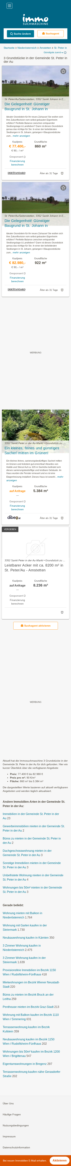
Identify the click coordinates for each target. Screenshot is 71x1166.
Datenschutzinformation (16, 1147)
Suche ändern (22, 33)
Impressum (9, 1136)
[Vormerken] (63, 71)
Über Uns (8, 1103)
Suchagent (52, 33)
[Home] (35, 20)
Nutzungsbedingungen (16, 1125)
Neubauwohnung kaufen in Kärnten (26, 937)
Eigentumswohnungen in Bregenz (25, 1063)
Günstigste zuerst (52, 52)
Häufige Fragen (12, 1114)
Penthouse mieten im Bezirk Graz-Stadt (28, 1006)
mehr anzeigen (21, 135)
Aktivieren (60, 1160)
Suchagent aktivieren (37, 625)
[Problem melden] (62, 173)
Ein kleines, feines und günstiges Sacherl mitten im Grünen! (32, 450)
